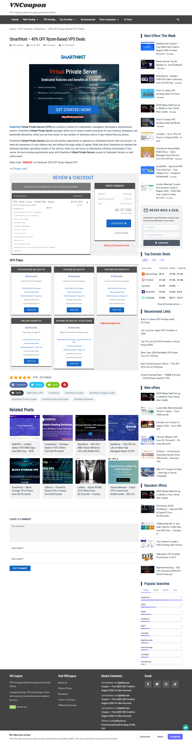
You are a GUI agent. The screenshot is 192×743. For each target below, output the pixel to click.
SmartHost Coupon (74, 393)
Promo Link (20, 168)
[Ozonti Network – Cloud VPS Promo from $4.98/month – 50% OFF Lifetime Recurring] (123, 471)
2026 (143, 611)
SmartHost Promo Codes (24, 399)
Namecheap (152, 274)
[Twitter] (157, 684)
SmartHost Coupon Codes (102, 393)
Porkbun (150, 280)
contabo (145, 654)
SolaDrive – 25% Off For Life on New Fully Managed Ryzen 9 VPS (123, 448)
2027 (143, 626)
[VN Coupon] (28, 5)
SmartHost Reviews (83, 399)
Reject (160, 736)
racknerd (145, 618)
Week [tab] (155, 590)
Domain (15, 19)
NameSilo (150, 291)
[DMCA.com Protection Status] (19, 708)
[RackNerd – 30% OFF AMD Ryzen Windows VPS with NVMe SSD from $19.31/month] (90, 428)
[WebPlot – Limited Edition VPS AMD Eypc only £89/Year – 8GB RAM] (25, 428)
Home (13, 29)
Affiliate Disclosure (67, 705)
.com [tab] (145, 260)
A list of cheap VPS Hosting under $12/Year (157, 321)
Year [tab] (175, 590)
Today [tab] (145, 590)
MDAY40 (27, 162)
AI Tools (128, 19)
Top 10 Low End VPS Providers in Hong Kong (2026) (160, 343)
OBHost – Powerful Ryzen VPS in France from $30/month (55, 491)
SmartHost (15, 127)
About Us (62, 682)
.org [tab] (153, 260)
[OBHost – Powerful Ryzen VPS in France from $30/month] (58, 471)
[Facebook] (148, 684)
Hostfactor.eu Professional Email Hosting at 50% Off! (118, 725)
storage (144, 633)
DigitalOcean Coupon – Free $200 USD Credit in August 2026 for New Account (118, 686)
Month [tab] (166, 590)
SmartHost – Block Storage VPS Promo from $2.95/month (22, 491)
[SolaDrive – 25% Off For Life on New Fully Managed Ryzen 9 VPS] (123, 428)
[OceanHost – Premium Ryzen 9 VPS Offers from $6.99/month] (58, 428)
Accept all (175, 736)
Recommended (88, 19)
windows (145, 597)
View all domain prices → (170, 304)
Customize (145, 736)
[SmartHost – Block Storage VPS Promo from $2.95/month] (25, 471)
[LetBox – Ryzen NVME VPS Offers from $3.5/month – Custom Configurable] (90, 471)
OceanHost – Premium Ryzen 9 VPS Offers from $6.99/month (56, 448)
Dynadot (146, 286)
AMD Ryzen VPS (35, 393)
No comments (68, 45)
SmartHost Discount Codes (55, 399)
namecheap (146, 647)
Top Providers (68, 19)
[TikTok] (175, 684)
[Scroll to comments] (185, 727)
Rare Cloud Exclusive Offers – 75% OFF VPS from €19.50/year (160, 365)
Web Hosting (31, 19)
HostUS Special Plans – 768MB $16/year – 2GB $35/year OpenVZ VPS (161, 377)
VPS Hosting (49, 19)
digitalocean (147, 640)
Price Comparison (110, 19)
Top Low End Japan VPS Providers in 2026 (159, 332)
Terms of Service (66, 699)
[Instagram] (166, 684)
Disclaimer (63, 694)
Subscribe (162, 243)
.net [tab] (162, 260)
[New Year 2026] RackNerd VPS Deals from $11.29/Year (159, 354)
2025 (143, 604)
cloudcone (146, 661)
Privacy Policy (65, 688)
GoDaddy (150, 297)
